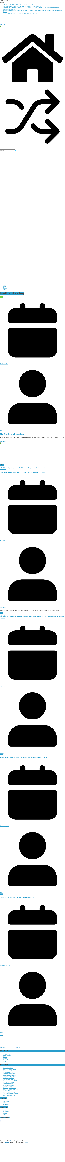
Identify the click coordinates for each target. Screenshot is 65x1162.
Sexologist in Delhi (8, 1068)
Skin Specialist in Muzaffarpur (10, 1093)
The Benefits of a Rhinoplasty (12, 434)
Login (4, 289)
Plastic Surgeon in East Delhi (10, 1089)
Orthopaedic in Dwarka (9, 1076)
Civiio (4, 1061)
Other (4, 469)
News (1, 469)
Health (4, 285)
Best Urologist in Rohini (9, 1079)
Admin (1, 430)
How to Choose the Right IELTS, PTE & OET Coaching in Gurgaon (22, 472)
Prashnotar (5, 1058)
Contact (5, 288)
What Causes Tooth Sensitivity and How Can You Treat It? (18, 4)
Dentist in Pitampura (8, 1072)
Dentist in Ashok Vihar (9, 1073)
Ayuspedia (5, 1059)
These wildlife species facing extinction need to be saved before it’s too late (23, 757)
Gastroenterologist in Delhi (10, 1080)
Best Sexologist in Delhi (9, 1095)
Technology (6, 286)
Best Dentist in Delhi (8, 1082)
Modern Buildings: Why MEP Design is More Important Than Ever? (20, 13)
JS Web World (6, 1054)
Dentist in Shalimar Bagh (9, 1075)
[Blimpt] (32, 83)
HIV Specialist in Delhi (9, 1092)
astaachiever (3, 607)
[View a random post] (32, 148)
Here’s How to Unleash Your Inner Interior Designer (17, 897)
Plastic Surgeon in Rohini (9, 1069)
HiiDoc (5, 1057)
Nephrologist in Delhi (8, 1078)
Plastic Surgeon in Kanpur (9, 1070)
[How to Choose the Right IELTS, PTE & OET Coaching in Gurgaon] (22, 467)
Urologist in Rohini (8, 1086)
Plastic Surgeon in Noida (9, 1088)
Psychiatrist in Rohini (8, 1085)
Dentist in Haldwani (8, 1083)
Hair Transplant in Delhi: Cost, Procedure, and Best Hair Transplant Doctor (22, 6)
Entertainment (6, 1101)
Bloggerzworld (7, 1055)
